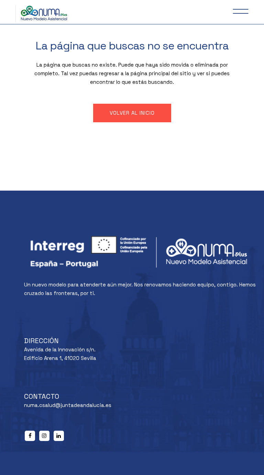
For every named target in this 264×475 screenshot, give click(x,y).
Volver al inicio (132, 113)
